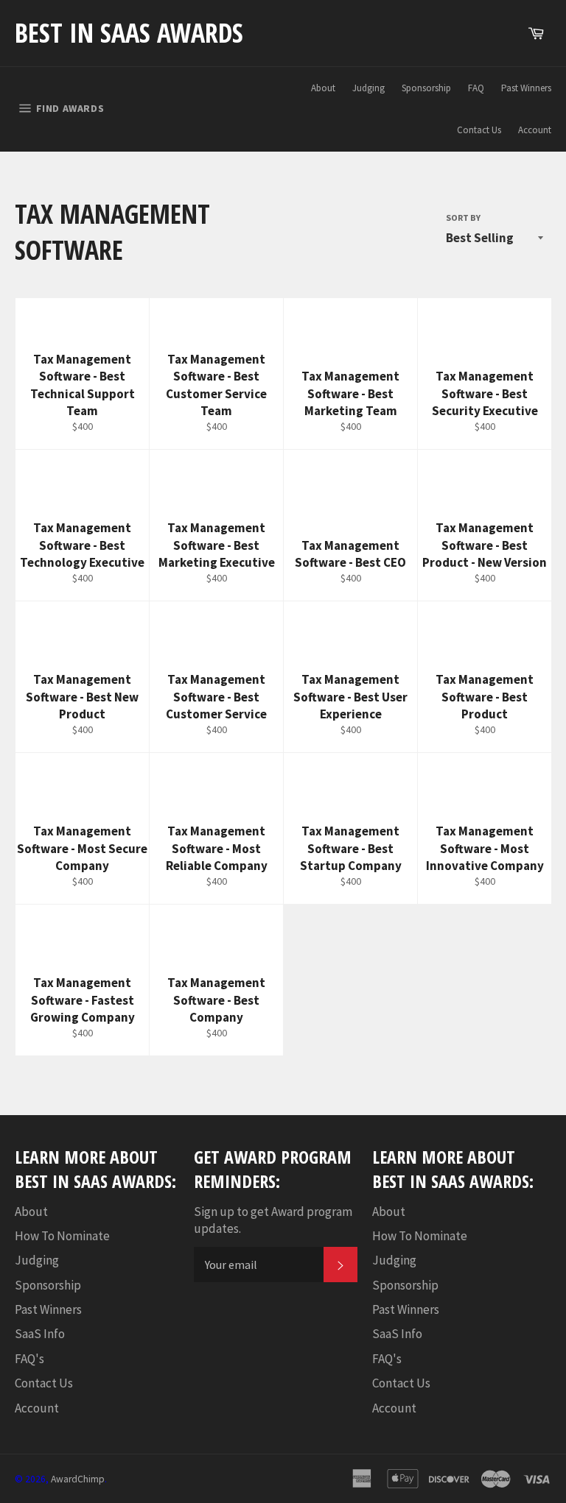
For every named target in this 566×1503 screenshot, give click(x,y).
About (323, 88)
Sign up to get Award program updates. (273, 1220)
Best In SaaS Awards (129, 33)
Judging (368, 88)
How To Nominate (62, 1236)
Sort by (463, 217)
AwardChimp (78, 1479)
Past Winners (526, 88)
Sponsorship (426, 88)
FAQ (476, 88)
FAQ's (29, 1359)
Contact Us (479, 130)
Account (534, 130)
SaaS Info (40, 1334)
